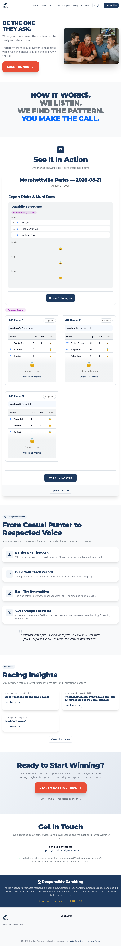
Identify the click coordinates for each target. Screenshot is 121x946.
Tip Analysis (64, 5)
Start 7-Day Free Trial (58, 787)
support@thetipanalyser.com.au (60, 850)
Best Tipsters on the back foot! (27, 697)
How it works (48, 5)
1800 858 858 (74, 901)
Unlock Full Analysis (60, 298)
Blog (75, 5)
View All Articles (60, 739)
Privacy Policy (93, 940)
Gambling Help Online (51, 901)
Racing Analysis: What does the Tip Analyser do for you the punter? (90, 698)
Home (35, 5)
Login (97, 5)
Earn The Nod (18, 66)
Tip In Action (58, 490)
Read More (11, 702)
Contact (85, 5)
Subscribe (111, 5)
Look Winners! (15, 721)
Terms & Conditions (75, 940)
